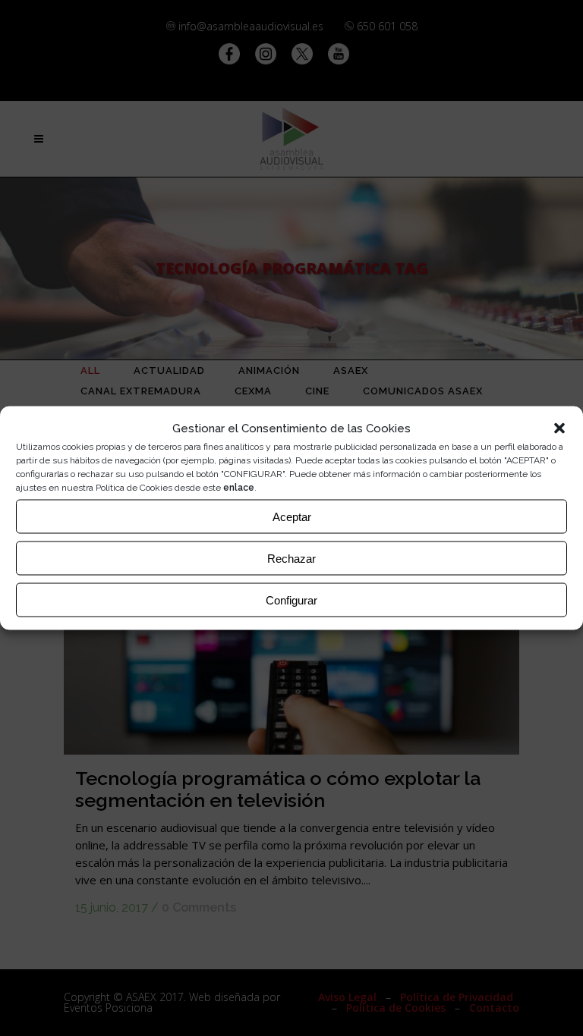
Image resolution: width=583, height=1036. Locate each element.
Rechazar (291, 557)
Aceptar (292, 516)
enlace (238, 487)
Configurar (291, 599)
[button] (559, 428)
